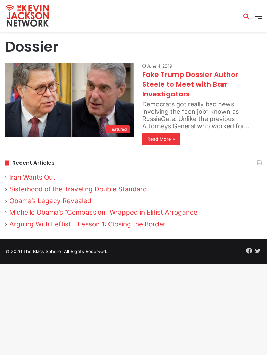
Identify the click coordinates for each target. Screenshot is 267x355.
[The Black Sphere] (27, 16)
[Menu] (258, 18)
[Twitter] (257, 250)
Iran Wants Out (32, 177)
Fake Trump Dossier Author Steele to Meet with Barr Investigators (190, 84)
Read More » (161, 139)
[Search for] (246, 18)
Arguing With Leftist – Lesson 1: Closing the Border (87, 224)
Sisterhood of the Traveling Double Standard (78, 189)
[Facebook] (249, 250)
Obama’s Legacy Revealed (50, 201)
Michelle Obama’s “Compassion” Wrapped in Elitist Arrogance (103, 212)
